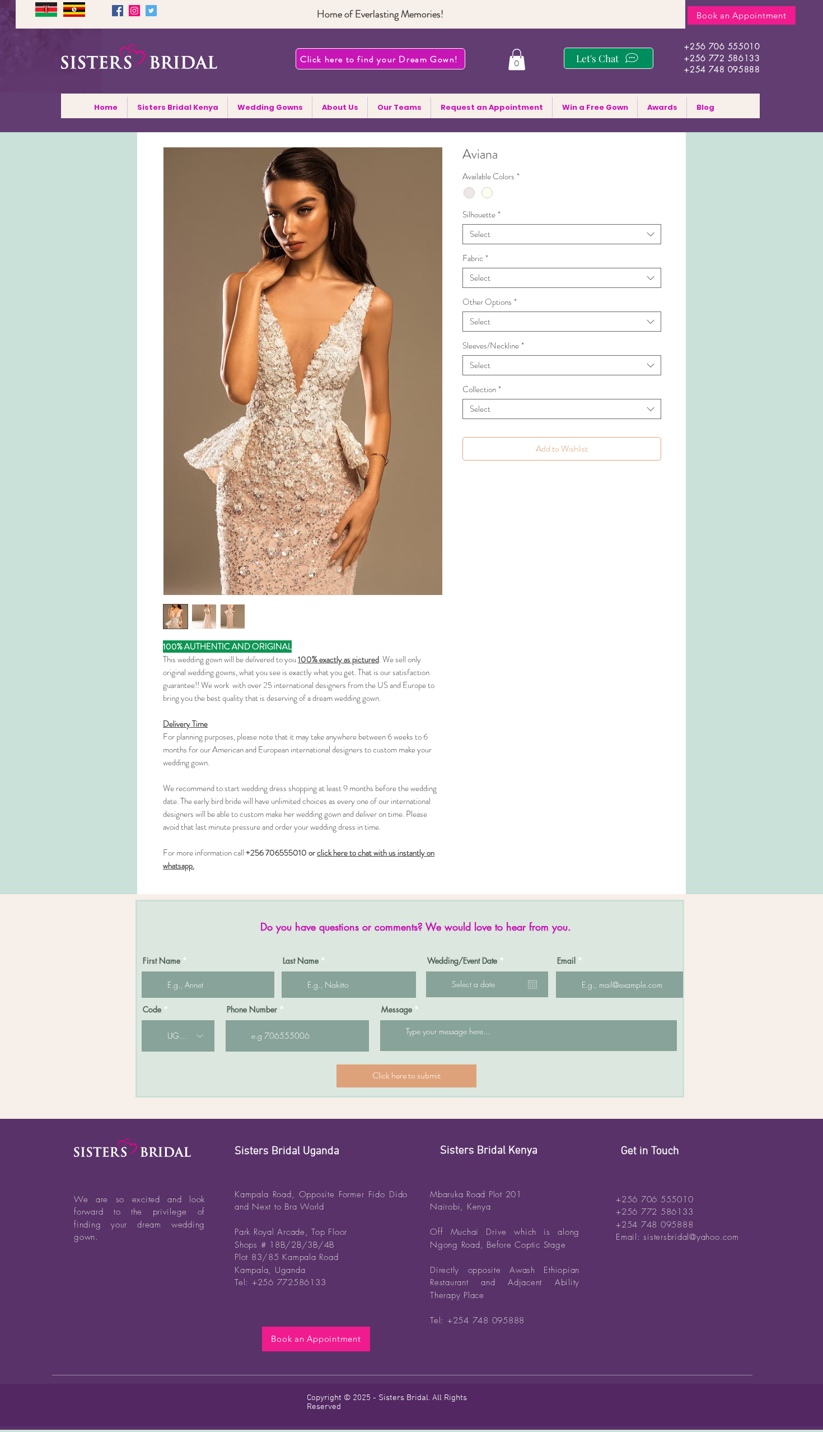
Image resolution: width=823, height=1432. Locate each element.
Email (566, 961)
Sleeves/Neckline (493, 346)
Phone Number (252, 1009)
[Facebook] (117, 10)
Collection (481, 389)
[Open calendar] (532, 984)
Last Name (301, 961)
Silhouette (481, 215)
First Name (161, 961)
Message (396, 1009)
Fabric (475, 258)
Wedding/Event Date (467, 961)
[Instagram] (134, 10)
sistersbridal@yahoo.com (690, 1237)
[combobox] (561, 234)
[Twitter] (151, 10)
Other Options (489, 302)
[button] (517, 59)
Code (152, 1009)
